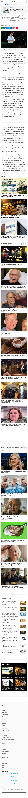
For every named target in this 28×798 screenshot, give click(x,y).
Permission (5, 733)
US (3, 708)
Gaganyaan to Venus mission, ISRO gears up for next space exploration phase (9, 646)
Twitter (15, 777)
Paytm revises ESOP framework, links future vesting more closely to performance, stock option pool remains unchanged (13, 238)
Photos (4, 723)
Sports (4, 716)
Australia (4, 758)
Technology (5, 714)
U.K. (3, 765)
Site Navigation (6, 751)
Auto (3, 721)
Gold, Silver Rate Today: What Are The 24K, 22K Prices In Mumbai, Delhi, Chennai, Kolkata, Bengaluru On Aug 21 (20, 690)
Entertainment (5, 718)
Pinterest (15, 780)
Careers (4, 749)
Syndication (5, 735)
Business (4, 712)
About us (4, 744)
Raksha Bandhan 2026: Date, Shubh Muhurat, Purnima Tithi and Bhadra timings (10, 621)
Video (3, 725)
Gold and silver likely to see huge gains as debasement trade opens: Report (12, 216)
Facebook (15, 773)
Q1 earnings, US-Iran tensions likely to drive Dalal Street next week (13, 196)
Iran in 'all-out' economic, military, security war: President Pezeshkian (10, 633)
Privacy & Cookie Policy (8, 739)
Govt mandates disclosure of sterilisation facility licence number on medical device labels (10, 615)
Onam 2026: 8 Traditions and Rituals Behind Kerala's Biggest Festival (9, 603)
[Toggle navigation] (2, 2)
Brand (3, 747)
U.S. (3, 767)
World (3, 710)
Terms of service (6, 737)
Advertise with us (6, 730)
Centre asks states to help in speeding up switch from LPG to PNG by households (9, 627)
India (3, 705)
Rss (15, 784)
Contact (4, 753)
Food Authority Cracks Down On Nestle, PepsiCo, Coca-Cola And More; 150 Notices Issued (9, 652)
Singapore (4, 763)
